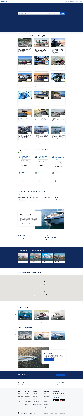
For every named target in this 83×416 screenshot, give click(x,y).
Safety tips (26, 404)
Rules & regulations (28, 401)
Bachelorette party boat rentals (37, 404)
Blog (26, 399)
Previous (15, 257)
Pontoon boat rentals (36, 401)
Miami (45, 393)
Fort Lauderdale (46, 396)
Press (18, 399)
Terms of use (60, 413)
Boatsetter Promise (20, 396)
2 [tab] (41, 322)
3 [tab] (42, 322)
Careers (19, 401)
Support (81, 1)
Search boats (27, 393)
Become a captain (27, 396)
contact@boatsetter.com (60, 382)
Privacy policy (55, 413)
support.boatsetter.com (60, 384)
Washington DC (46, 404)
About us (77, 1)
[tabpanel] (23, 258)
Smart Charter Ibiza (20, 398)
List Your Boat (49, 359)
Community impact (28, 398)
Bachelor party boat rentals (37, 406)
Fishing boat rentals (36, 396)
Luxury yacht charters (36, 398)
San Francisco (46, 406)
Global (45, 407)
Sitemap (64, 413)
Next (67, 257)
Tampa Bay (45, 398)
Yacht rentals (35, 399)
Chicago (45, 401)
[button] (44, 281)
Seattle (45, 399)
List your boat (72, 1)
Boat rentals (35, 393)
